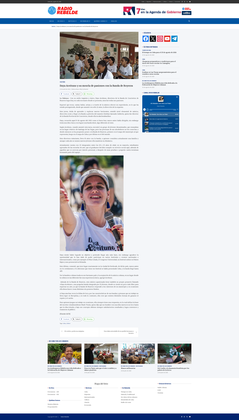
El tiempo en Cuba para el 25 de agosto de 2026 (159, 52)
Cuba (143, 1)
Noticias (71, 21)
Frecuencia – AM (53, 392)
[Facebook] (182, 1)
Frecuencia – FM (53, 394)
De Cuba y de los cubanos (149, 80)
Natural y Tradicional (128, 394)
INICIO (51, 21)
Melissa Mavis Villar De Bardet (80, 89)
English (114, 21)
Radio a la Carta (126, 402)
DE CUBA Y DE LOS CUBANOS (58, 341)
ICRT (159, 390)
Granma (160, 393)
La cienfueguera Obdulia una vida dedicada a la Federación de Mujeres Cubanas (159, 84)
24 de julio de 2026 (89, 372)
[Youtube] (189, 1)
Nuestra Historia (53, 404)
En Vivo (60, 21)
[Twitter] (187, 1)
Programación (52, 407)
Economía (177, 1)
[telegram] (174, 38)
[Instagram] (184, 1)
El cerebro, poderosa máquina (74, 331)
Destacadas (102, 366)
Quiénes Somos (100, 21)
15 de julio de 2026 (163, 372)
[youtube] (167, 38)
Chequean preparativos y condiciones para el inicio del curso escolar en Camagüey (159, 62)
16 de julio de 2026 (126, 371)
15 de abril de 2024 (65, 89)
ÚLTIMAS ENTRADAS (151, 47)
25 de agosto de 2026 (148, 55)
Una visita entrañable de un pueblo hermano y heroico (119, 332)
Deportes (148, 1)
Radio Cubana (162, 387)
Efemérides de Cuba (127, 400)
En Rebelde (84, 21)
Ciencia (171, 1)
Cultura (165, 1)
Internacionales (157, 1)
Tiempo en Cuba (146, 50)
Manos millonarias (128, 368)
